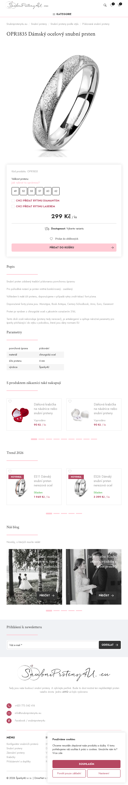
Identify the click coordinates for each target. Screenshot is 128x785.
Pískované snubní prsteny (95, 24)
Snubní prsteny (39, 24)
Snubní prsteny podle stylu (65, 24)
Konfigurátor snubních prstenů (22, 744)
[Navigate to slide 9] (94, 439)
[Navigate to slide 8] (86, 439)
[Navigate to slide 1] (34, 439)
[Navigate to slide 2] (41, 439)
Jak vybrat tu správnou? (26, 182)
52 (23, 191)
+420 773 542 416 (24, 705)
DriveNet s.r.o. (42, 778)
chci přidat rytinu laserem (35, 206)
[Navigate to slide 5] (64, 439)
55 (31, 191)
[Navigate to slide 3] (49, 439)
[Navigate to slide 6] (71, 439)
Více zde (57, 753)
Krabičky (11, 757)
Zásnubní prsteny (16, 753)
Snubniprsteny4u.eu (17, 24)
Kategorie (64, 14)
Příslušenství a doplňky (19, 761)
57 (39, 191)
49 (15, 191)
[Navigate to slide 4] (56, 439)
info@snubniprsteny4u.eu (27, 713)
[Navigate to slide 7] (79, 439)
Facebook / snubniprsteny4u (29, 720)
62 (55, 191)
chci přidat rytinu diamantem (37, 200)
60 (47, 191)
